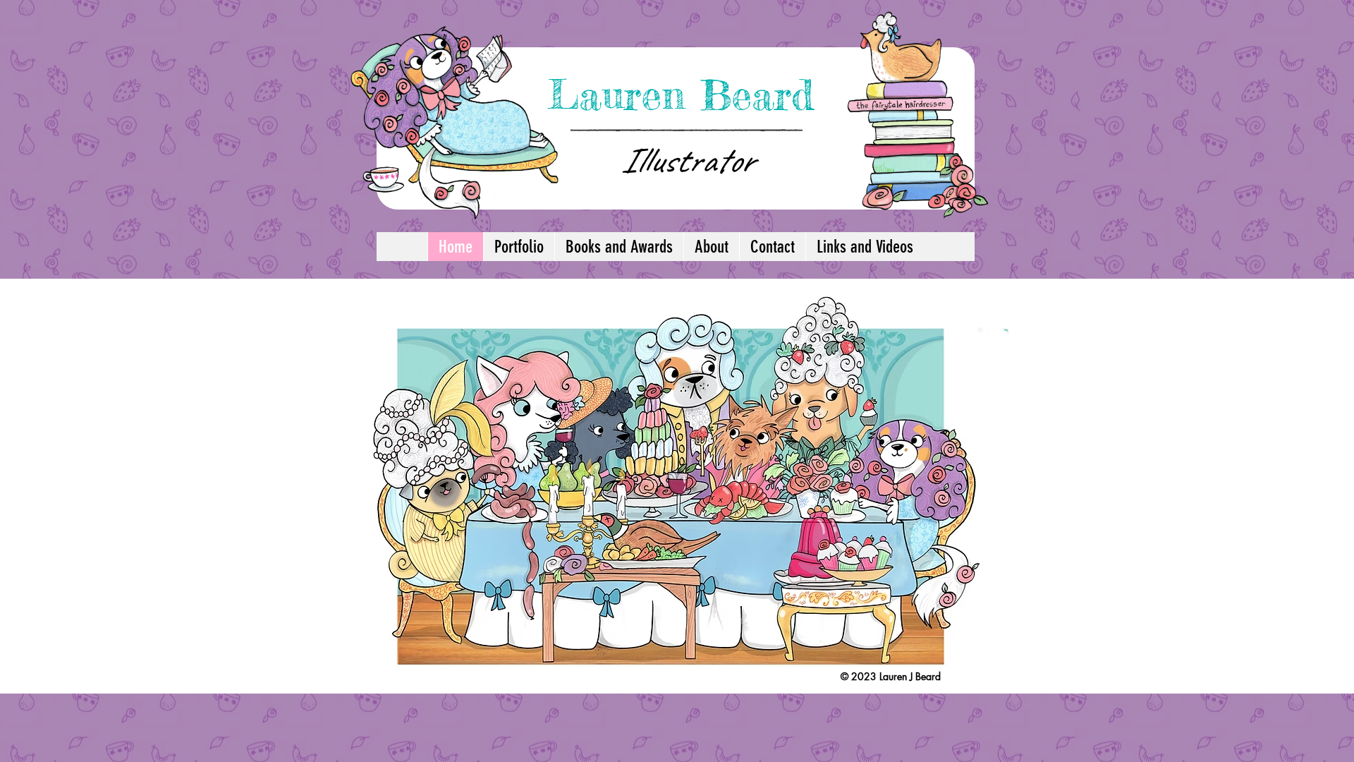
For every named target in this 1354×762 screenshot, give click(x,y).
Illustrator (687, 160)
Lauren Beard (681, 94)
